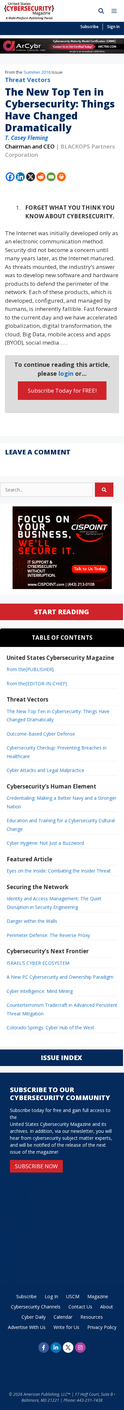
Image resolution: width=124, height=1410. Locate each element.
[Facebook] (10, 176)
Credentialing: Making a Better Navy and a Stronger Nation (61, 802)
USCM (72, 1296)
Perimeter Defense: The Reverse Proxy (48, 935)
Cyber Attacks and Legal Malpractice (45, 770)
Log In (51, 1296)
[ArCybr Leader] (62, 51)
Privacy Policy (101, 1327)
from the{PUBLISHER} (30, 669)
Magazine (97, 1296)
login (66, 373)
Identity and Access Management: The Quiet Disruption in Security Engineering (54, 902)
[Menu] (115, 11)
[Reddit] (40, 176)
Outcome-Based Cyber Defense (41, 734)
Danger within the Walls (32, 921)
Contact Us (80, 1306)
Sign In (113, 26)
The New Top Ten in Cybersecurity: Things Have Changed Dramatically (58, 715)
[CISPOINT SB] (62, 587)
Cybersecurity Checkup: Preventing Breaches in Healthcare (56, 752)
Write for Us (66, 1327)
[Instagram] (80, 1347)
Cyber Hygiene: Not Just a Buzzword (45, 843)
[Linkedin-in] (56, 1347)
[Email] (51, 176)
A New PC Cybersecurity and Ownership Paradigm (60, 977)
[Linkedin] (20, 176)
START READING (61, 611)
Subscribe (89, 26)
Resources (91, 1317)
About (106, 1306)
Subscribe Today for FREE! (62, 390)
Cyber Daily (33, 1317)
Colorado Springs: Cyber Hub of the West (50, 1027)
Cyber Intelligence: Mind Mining (40, 991)
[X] (30, 176)
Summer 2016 (37, 72)
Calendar (63, 1317)
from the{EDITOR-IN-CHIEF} (37, 683)
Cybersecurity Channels (36, 1306)
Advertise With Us (27, 1327)
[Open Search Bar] (101, 11)
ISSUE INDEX (61, 1057)
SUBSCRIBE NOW (36, 1166)
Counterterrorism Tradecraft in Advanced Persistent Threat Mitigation (62, 1009)
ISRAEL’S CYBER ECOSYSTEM (38, 963)
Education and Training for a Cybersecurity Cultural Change (61, 824)
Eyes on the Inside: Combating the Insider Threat (59, 871)
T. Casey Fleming (26, 138)
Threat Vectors (27, 80)
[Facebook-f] (43, 1347)
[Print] (61, 176)
